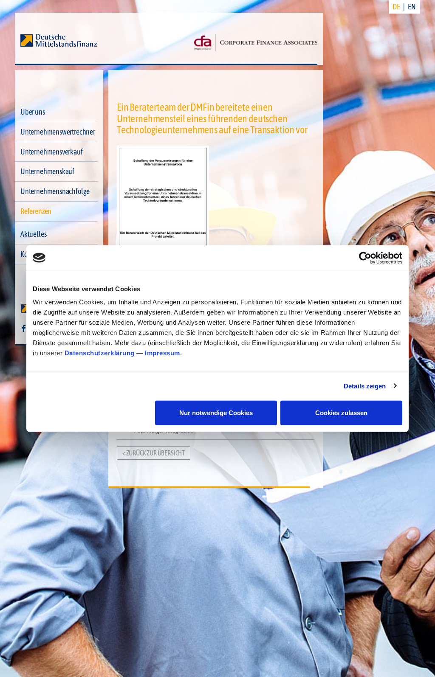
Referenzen (35, 211)
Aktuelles (33, 234)
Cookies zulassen (341, 412)
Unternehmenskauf (47, 171)
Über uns (32, 111)
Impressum (162, 353)
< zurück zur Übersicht (153, 453)
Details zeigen (365, 385)
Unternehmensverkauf (51, 151)
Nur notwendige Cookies (216, 412)
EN (412, 6)
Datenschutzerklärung (100, 353)
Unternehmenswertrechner (57, 131)
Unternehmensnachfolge (55, 191)
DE (396, 6)
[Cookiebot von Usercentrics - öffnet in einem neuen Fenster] (365, 257)
